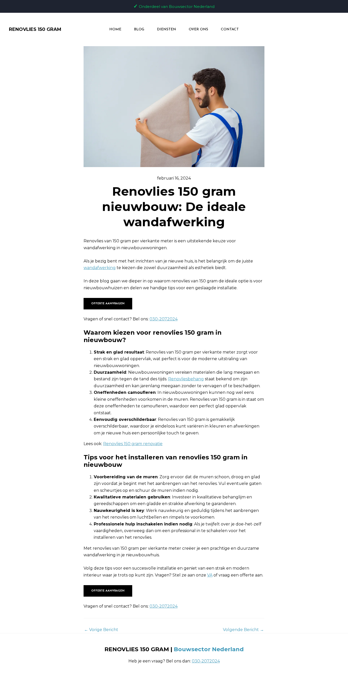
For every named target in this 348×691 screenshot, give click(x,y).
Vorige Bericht (101, 630)
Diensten (166, 29)
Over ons (198, 29)
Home (115, 29)
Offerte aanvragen (108, 303)
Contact (230, 29)
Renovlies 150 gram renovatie (133, 443)
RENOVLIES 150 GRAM (35, 29)
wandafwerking (100, 267)
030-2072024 (164, 319)
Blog (139, 29)
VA (209, 575)
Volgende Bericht (243, 630)
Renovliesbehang (186, 378)
